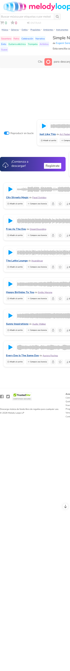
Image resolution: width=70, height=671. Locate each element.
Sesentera (6, 38)
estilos (25, 29)
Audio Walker (39, 324)
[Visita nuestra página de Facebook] (2, 396)
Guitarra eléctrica (17, 44)
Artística (44, 44)
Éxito (3, 44)
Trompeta (32, 44)
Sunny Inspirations (17, 324)
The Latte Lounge (17, 260)
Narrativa (40, 38)
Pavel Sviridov (39, 197)
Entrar (36, 23)
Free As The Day (16, 229)
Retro (16, 38)
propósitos (35, 29)
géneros (15, 29)
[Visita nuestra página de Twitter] (8, 396)
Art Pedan (65, 134)
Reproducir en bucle (22, 133)
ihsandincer (37, 260)
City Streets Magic (17, 197)
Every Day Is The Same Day (22, 355)
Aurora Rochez (50, 355)
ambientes (48, 29)
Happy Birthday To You (20, 292)
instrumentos (62, 29)
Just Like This (48, 134)
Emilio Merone (45, 292)
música (5, 29)
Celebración (27, 38)
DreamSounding (38, 229)
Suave (4, 49)
